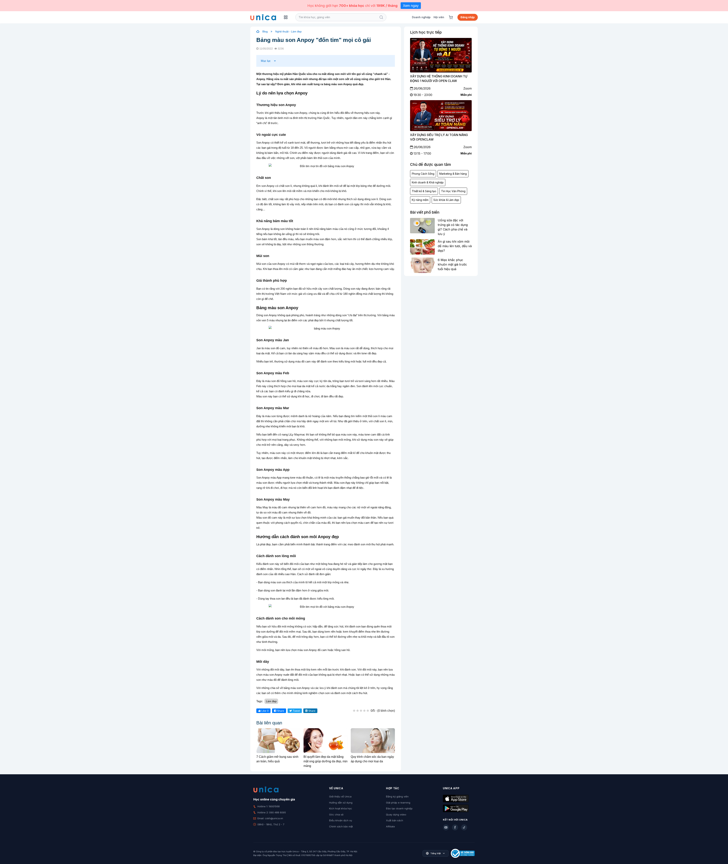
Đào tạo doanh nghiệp (399, 808)
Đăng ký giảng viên (397, 796)
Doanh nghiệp (421, 17)
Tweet (296, 710)
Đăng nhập (467, 17)
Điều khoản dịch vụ (340, 820)
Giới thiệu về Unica (340, 796)
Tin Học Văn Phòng (453, 191)
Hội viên (439, 17)
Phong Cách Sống (423, 173)
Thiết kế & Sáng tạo (424, 191)
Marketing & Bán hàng (453, 173)
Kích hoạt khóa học (340, 808)
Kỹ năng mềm (420, 199)
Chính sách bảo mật (341, 826)
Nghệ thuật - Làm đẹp (288, 31)
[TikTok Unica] (464, 827)
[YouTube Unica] (446, 827)
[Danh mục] (285, 17)
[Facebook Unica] (455, 827)
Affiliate (390, 826)
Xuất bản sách (394, 820)
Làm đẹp (271, 701)
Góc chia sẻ (336, 814)
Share (280, 710)
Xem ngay (411, 6)
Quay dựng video (396, 814)
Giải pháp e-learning (398, 802)
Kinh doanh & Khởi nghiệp (428, 182)
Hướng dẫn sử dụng (340, 802)
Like (265, 710)
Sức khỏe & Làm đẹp (446, 199)
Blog (265, 31)
